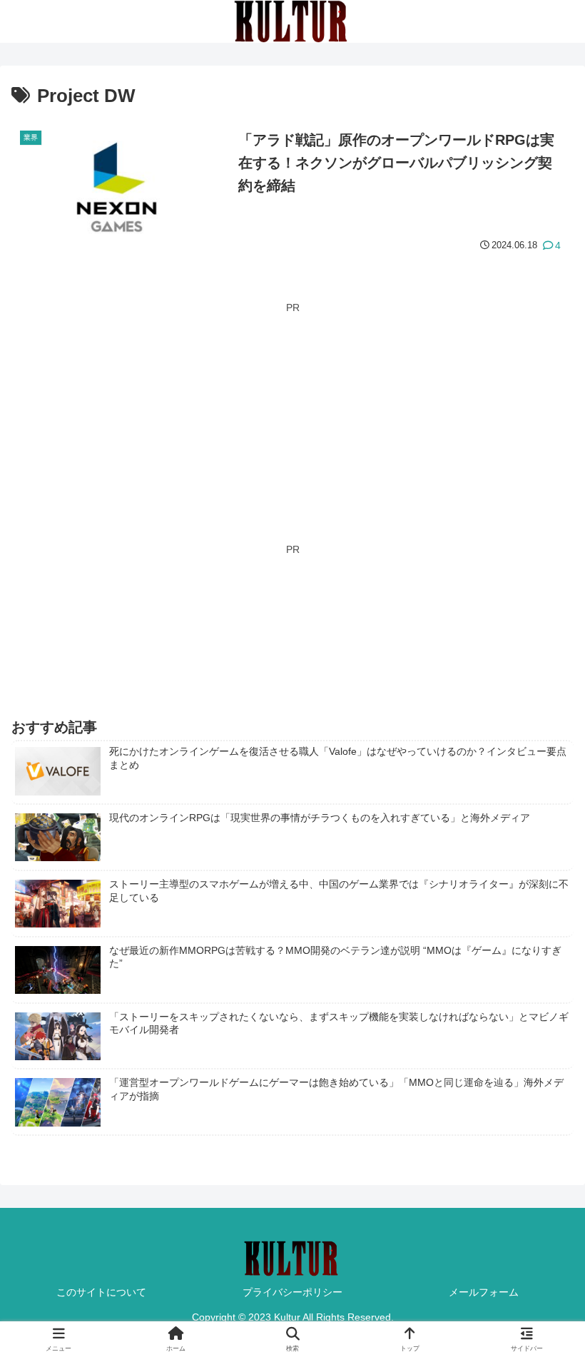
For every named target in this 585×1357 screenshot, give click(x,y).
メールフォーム (484, 1292)
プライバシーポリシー (292, 1292)
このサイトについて (101, 1292)
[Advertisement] (292, 417)
